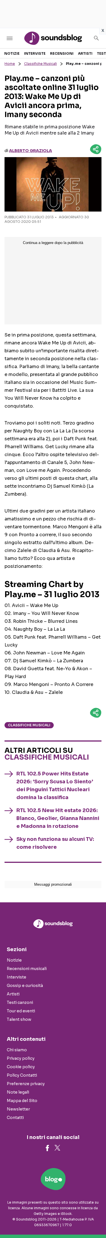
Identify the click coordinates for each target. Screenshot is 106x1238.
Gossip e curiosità (25, 985)
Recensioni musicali (27, 968)
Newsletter (18, 1109)
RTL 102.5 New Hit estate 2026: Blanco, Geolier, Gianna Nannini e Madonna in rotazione (57, 818)
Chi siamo (17, 1049)
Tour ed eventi (21, 1010)
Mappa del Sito (22, 1100)
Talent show (19, 1019)
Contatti (15, 1117)
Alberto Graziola (30, 150)
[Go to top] (94, 1219)
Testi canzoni (20, 1002)
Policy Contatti (22, 1075)
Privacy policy (20, 1058)
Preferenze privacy (26, 1083)
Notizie (12, 53)
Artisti (85, 53)
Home (10, 63)
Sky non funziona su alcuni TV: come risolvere (55, 843)
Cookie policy (21, 1066)
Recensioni (61, 53)
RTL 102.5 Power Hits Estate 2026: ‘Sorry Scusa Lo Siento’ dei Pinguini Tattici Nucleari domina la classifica (54, 786)
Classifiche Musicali (40, 63)
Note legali (18, 1092)
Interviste (35, 53)
